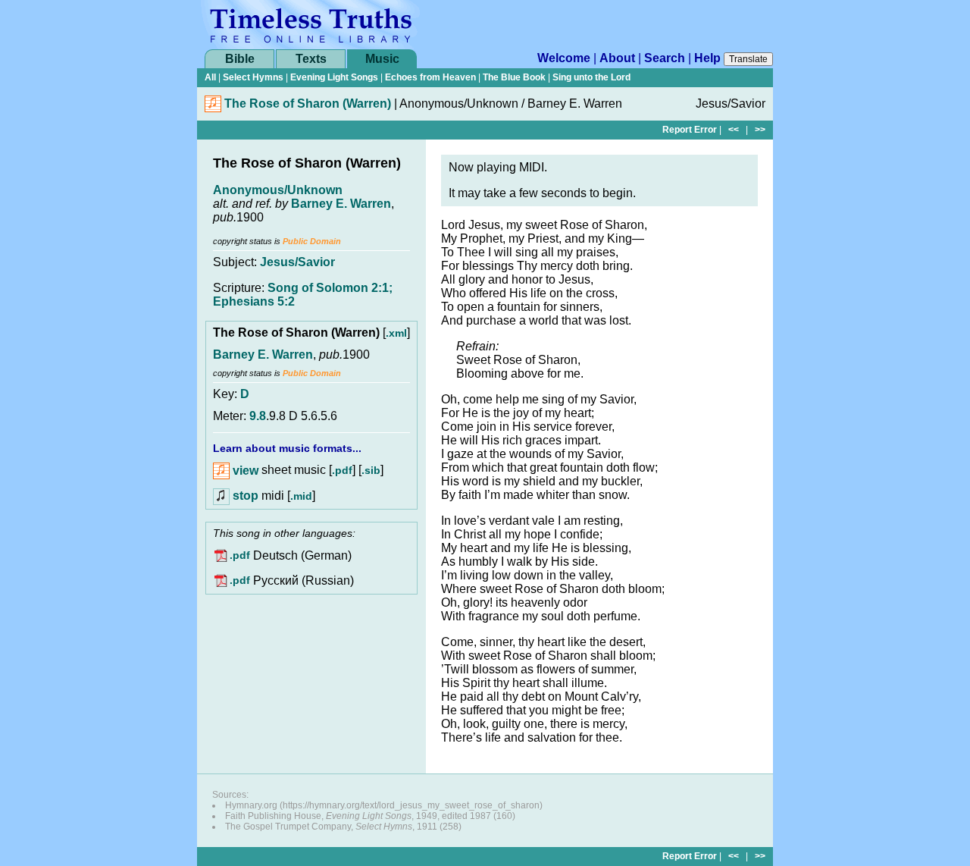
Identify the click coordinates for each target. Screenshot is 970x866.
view (244, 470)
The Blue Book (514, 77)
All (210, 77)
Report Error (689, 129)
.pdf (342, 471)
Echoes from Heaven (430, 77)
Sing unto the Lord (591, 77)
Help (707, 58)
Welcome (563, 58)
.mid (301, 496)
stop (245, 495)
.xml (396, 333)
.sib (370, 471)
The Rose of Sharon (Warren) (307, 103)
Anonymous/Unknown (278, 190)
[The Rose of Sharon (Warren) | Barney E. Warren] (213, 108)
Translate (748, 59)
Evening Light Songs (334, 77)
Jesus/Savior (297, 262)
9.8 (257, 415)
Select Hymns (253, 77)
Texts (311, 58)
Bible (240, 58)
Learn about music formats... (287, 448)
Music (382, 58)
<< (733, 129)
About (617, 58)
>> (760, 129)
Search (664, 58)
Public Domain (312, 241)
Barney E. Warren (341, 203)
